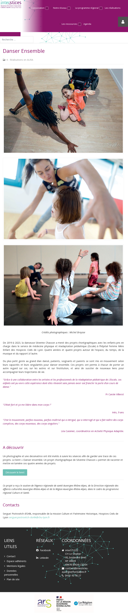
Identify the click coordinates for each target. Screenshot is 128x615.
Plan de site (13, 579)
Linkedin (44, 557)
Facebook (45, 550)
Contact (11, 556)
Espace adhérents (16, 561)
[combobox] (16, 39)
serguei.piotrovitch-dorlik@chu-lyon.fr (29, 517)
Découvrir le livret (15, 472)
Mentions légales (16, 566)
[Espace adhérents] (123, 22)
